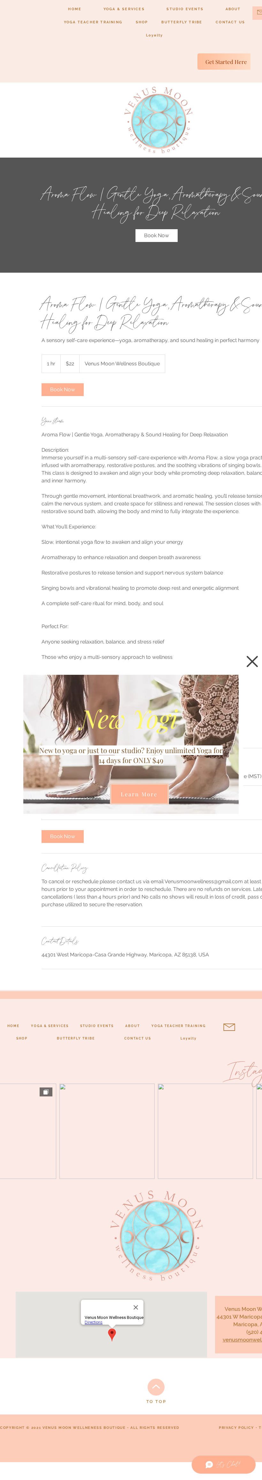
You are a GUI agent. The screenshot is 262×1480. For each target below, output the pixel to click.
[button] (252, 661)
